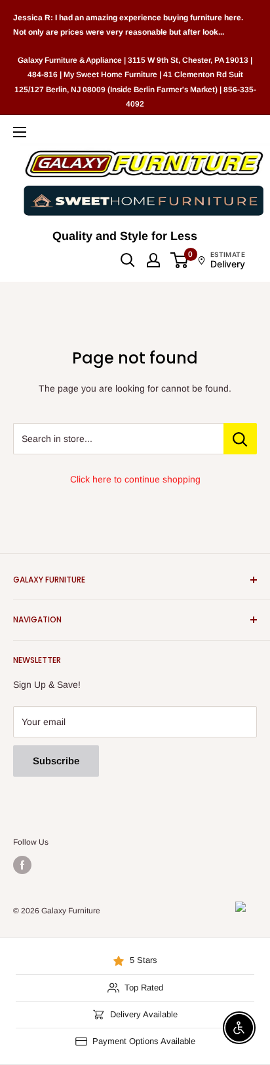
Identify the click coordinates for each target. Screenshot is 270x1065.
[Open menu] (19, 132)
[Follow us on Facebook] (22, 865)
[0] (180, 260)
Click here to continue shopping (135, 479)
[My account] (153, 260)
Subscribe (56, 760)
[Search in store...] (240, 438)
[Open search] (128, 260)
